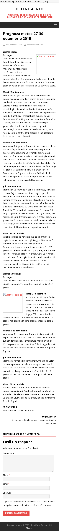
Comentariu (9, 453)
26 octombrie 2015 (14, 44)
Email (5, 483)
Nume (6, 475)
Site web (7, 492)
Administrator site (35, 44)
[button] (54, 25)
